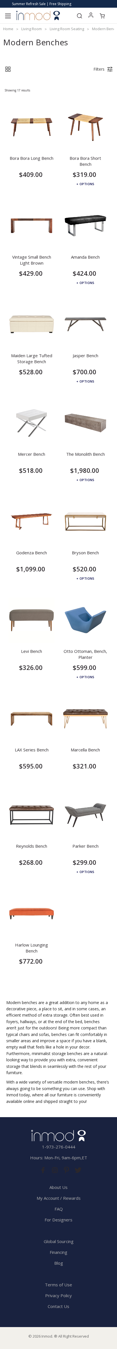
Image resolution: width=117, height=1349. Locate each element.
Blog (58, 1263)
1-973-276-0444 (58, 1147)
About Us (58, 1187)
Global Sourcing (59, 1241)
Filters (99, 69)
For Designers (58, 1220)
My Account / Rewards (59, 1198)
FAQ (59, 1209)
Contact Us (58, 1306)
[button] (8, 69)
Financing (58, 1252)
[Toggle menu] (8, 15)
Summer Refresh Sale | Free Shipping (41, 3)
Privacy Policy (58, 1295)
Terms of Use (58, 1284)
